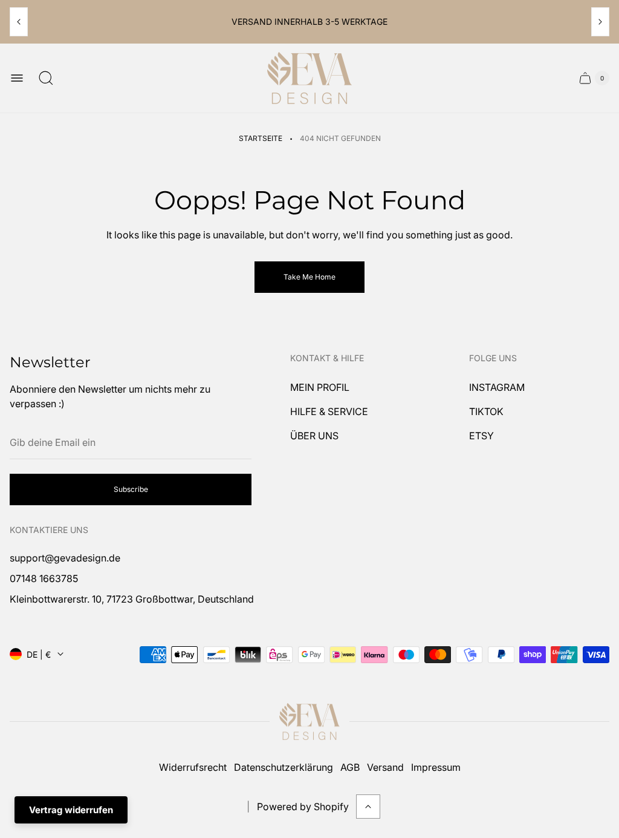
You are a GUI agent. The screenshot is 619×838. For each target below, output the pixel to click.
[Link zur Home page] (309, 722)
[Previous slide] (19, 21)
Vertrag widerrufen (71, 810)
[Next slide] (600, 21)
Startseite (260, 138)
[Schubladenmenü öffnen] (17, 78)
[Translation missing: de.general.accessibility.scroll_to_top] (368, 806)
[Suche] (46, 78)
